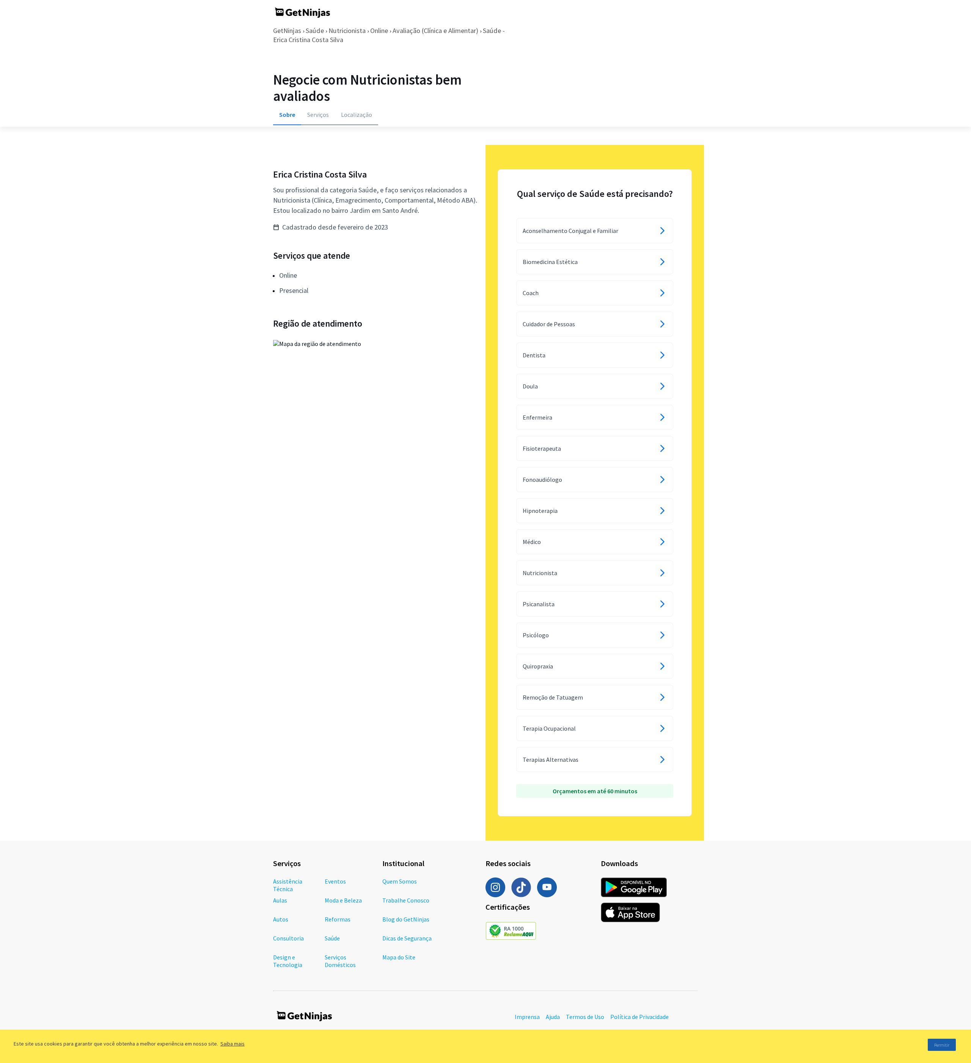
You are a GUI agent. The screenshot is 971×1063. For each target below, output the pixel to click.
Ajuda (553, 1017)
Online (379, 30)
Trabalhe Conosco (405, 900)
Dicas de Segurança (407, 938)
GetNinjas (287, 30)
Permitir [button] (941, 1045)
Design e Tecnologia (287, 961)
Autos (280, 919)
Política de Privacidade (639, 1017)
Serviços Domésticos (340, 961)
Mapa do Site (398, 957)
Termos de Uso (585, 1017)
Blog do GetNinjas (405, 919)
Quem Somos (399, 881)
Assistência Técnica (287, 885)
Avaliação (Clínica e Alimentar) (435, 30)
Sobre (287, 114)
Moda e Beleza (343, 900)
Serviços (318, 114)
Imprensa (527, 1017)
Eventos (335, 881)
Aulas (280, 900)
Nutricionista (347, 30)
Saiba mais (232, 1043)
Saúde (315, 30)
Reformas (337, 919)
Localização (356, 114)
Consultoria (288, 938)
